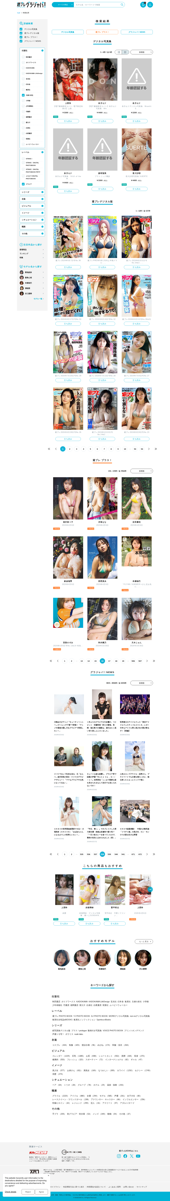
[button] (150, 889)
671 (133, 854)
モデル (106, 1096)
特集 (21, 258)
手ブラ (59, 1114)
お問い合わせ (128, 1187)
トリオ (70, 1085)
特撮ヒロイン (61, 1103)
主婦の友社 (29, 95)
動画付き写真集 (95, 1030)
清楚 (58, 1074)
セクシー (143, 1070)
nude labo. (78, 1034)
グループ (85, 1085)
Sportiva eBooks (104, 1019)
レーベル (25, 152)
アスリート (110, 1103)
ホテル (99, 1085)
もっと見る (144, 941)
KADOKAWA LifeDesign (34, 73)
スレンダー (61, 1056)
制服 (75, 1045)
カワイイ (125, 1070)
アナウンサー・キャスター (106, 1099)
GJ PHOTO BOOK (99, 1016)
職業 (24, 227)
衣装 (24, 199)
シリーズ (25, 192)
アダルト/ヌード (127, 1103)
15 (95, 661)
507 (140, 661)
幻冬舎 (28, 84)
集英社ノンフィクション (84, 1019)
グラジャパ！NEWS (32, 41)
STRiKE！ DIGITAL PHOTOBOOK (32, 164)
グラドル (60, 1096)
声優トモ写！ (58, 1034)
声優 (120, 1096)
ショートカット (109, 1056)
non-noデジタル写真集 (140, 1016)
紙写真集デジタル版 (61, 1030)
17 (109, 661)
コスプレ (60, 1045)
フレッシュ (75, 1059)
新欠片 (28, 122)
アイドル (78, 1096)
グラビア (29, 184)
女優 (93, 1096)
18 (116, 661)
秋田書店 (29, 57)
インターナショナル (117, 1059)
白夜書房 (29, 133)
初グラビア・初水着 (79, 1114)
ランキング (24, 254)
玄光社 (28, 79)
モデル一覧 (38, 299)
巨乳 (78, 1056)
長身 (140, 1056)
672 (140, 854)
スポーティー (95, 1059)
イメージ (25, 213)
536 (88, 854)
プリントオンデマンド (134, 1030)
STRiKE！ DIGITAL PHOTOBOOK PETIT (33, 171)
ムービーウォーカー (32, 144)
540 (116, 854)
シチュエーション (29, 220)
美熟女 (90, 1070)
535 (81, 854)
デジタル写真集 (30, 29)
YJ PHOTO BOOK (81, 1016)
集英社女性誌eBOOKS (62, 1019)
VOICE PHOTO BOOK (113, 1030)
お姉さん (74, 1070)
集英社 (28, 90)
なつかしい (107, 1070)
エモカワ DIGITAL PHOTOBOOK (32, 177)
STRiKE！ (29, 159)
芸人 (96, 1103)
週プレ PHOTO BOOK (62, 1016)
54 (142, 449)
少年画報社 (29, 106)
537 (95, 854)
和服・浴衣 (121, 1045)
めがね (104, 1045)
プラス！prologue (79, 1030)
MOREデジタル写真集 (119, 1016)
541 (123, 854)
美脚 (127, 1056)
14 (89, 661)
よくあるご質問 (115, 1187)
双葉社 (28, 139)
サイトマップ (142, 1187)
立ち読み (68, 121)
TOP (18, 13)
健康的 (59, 1059)
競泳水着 (89, 1045)
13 (82, 661)
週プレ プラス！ (31, 37)
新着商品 (23, 250)
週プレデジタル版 (31, 33)
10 (125, 449)
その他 (24, 233)
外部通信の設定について (96, 1187)
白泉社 (28, 128)
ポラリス (69, 1034)
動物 (112, 1114)
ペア (57, 1085)
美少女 (59, 1070)
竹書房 (28, 111)
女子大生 (134, 1096)
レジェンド (81, 1103)
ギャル (137, 1059)
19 (123, 661)
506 (133, 661)
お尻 (92, 1056)
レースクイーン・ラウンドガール (71, 1099)
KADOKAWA (30, 68)
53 (135, 449)
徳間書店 (29, 117)
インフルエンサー (134, 1099)
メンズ (99, 1114)
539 (109, 854)
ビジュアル (26, 206)
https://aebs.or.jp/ (48, 1173)
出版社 (24, 50)
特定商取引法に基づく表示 (73, 1187)
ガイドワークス (31, 62)
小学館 (28, 100)
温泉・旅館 (116, 1085)
